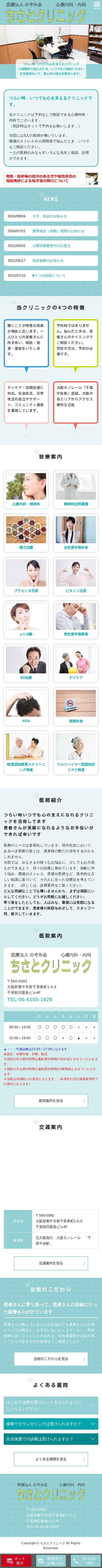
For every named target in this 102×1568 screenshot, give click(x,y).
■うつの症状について (49, 275)
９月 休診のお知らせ (49, 216)
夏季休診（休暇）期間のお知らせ (58, 231)
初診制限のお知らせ (48, 261)
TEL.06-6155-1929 (42, 1527)
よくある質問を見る (51, 1459)
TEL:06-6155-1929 (29, 999)
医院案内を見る (51, 1101)
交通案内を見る (51, 1263)
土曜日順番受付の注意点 (51, 246)
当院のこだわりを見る (51, 1359)
